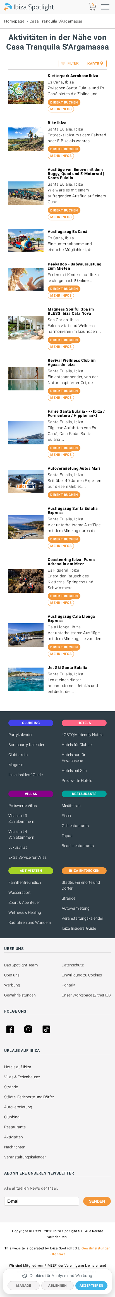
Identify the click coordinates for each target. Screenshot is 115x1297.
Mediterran (71, 805)
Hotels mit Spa (74, 770)
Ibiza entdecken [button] (84, 871)
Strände (68, 898)
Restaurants (15, 1127)
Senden (97, 1201)
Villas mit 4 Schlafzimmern (21, 834)
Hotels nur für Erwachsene (73, 757)
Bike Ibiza (57, 122)
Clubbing (12, 1117)
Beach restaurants (78, 845)
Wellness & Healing (24, 912)
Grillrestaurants (75, 825)
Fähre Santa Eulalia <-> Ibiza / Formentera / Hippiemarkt (76, 413)
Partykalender (20, 734)
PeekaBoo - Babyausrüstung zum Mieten (75, 266)
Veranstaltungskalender (82, 918)
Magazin (15, 764)
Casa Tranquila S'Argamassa (56, 21)
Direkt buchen (64, 102)
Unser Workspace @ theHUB (86, 995)
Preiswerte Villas (22, 805)
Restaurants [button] (84, 794)
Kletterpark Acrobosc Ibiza (73, 75)
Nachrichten (14, 1147)
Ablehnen (57, 1286)
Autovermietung (76, 908)
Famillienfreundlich (24, 882)
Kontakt (69, 985)
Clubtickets (18, 754)
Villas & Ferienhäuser (22, 1077)
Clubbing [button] (31, 723)
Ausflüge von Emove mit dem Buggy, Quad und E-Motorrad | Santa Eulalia (76, 173)
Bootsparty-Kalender (26, 744)
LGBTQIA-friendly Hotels (82, 734)
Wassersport (19, 892)
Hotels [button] (84, 723)
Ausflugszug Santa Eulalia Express (73, 510)
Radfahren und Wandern (29, 922)
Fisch (66, 815)
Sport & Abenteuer (24, 902)
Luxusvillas (17, 847)
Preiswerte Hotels (77, 780)
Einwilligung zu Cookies (82, 975)
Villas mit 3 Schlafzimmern (21, 818)
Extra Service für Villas (27, 857)
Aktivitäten (13, 1137)
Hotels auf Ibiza (17, 1067)
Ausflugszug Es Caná (68, 231)
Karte (93, 64)
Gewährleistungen (20, 995)
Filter (73, 63)
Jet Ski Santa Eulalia (68, 667)
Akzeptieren (91, 1286)
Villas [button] (31, 794)
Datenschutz (73, 965)
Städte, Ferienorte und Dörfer (81, 885)
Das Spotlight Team (21, 965)
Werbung (12, 985)
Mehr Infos (60, 109)
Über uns (12, 975)
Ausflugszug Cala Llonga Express (71, 618)
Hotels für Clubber (77, 744)
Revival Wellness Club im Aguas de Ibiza (71, 362)
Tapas (67, 835)
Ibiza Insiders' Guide (25, 774)
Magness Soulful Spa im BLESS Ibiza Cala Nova (71, 311)
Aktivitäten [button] (31, 871)
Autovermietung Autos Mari (74, 468)
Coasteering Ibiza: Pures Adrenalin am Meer (71, 561)
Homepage (14, 21)
